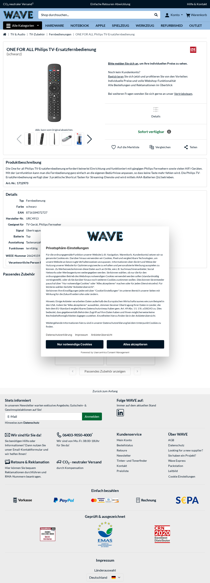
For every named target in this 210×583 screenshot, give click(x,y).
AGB (171, 440)
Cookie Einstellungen (181, 476)
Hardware (54, 25)
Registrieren (116, 76)
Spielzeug (120, 25)
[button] (19, 139)
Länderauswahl (105, 570)
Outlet (195, 25)
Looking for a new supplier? (185, 450)
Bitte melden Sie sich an (123, 63)
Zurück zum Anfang (105, 391)
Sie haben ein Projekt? (182, 455)
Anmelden (92, 416)
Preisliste (123, 471)
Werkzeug (145, 25)
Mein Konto (124, 440)
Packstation (175, 465)
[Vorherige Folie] (72, 371)
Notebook (80, 25)
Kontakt (122, 465)
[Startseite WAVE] (18, 14)
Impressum (105, 560)
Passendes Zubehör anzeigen (105, 371)
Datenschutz (31, 422)
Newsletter (124, 455)
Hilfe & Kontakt (197, 4)
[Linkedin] (120, 412)
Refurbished (172, 25)
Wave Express (177, 460)
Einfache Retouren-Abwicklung (110, 4)
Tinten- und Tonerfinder (132, 460)
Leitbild (173, 471)
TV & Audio (17, 34)
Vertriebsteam (183, 93)
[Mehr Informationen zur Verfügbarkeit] (169, 131)
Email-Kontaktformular (28, 449)
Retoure (122, 450)
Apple (100, 25)
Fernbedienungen (60, 34)
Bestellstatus (125, 445)
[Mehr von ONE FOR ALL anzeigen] (193, 52)
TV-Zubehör (37, 34)
